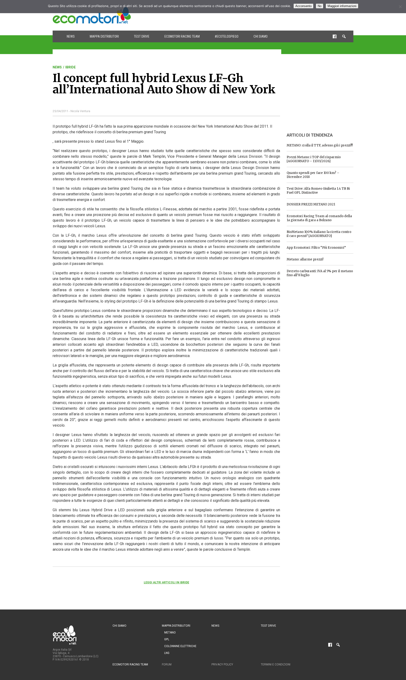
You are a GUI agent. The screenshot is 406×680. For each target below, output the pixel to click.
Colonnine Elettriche (180, 646)
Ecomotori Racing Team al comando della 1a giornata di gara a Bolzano (319, 218)
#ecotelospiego (226, 36)
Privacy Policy (222, 664)
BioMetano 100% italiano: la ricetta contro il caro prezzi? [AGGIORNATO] (319, 234)
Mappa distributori (104, 36)
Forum (167, 664)
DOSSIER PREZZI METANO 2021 (311, 204)
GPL (166, 639)
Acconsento (303, 6)
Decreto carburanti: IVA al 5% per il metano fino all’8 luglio (320, 273)
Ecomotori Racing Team (182, 36)
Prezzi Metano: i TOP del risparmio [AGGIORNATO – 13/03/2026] (314, 159)
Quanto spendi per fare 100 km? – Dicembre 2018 (313, 175)
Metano (170, 632)
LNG (166, 653)
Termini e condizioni (275, 664)
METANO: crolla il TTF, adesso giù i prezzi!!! (320, 145)
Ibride (70, 67)
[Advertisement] (267, 15)
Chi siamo (261, 36)
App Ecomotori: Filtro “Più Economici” (316, 248)
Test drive (141, 36)
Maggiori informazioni (342, 6)
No (319, 6)
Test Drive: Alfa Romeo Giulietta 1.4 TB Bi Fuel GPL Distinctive (318, 191)
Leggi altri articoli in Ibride (166, 582)
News (71, 36)
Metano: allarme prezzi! (305, 259)
